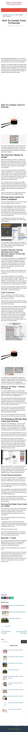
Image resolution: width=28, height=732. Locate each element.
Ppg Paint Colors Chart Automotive (17, 612)
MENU (24, 10)
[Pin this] (7, 598)
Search (2, 639)
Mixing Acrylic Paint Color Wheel (17, 605)
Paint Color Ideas (14, 2)
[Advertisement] (14, 42)
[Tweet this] (5, 598)
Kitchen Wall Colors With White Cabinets (21, 631)
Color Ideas (8, 626)
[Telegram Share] (10, 598)
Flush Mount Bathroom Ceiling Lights (6, 631)
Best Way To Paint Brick (15, 618)
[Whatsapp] (13, 598)
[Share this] (2, 598)
